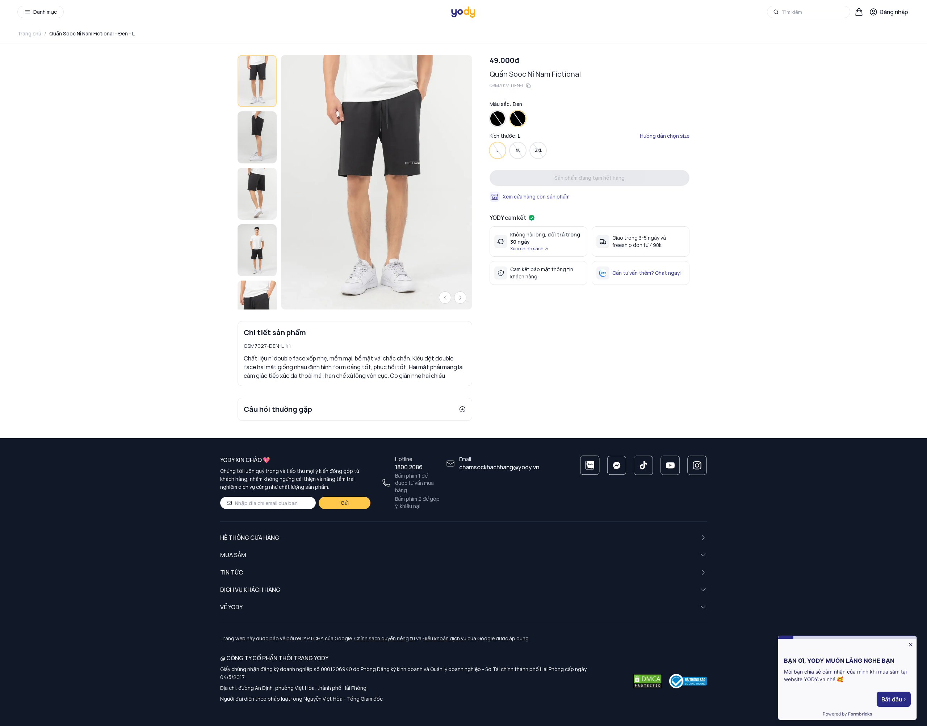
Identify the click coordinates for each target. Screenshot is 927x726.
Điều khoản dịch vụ (444, 638)
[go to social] (590, 465)
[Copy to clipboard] (288, 346)
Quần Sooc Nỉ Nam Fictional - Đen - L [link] (92, 33)
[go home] (463, 12)
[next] (460, 297)
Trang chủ (29, 33)
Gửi (345, 502)
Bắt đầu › (893, 699)
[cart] (859, 12)
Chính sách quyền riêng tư (384, 638)
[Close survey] (910, 644)
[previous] (445, 297)
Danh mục (45, 11)
